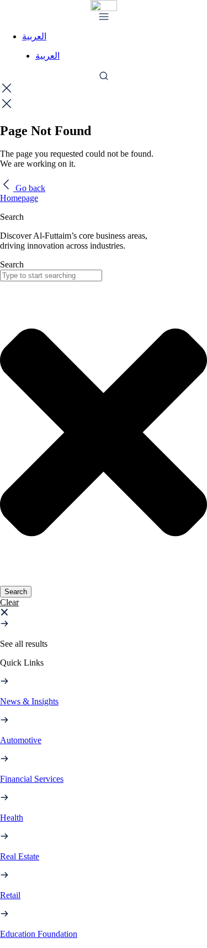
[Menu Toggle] (103, 16)
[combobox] (51, 275)
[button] (9, 602)
